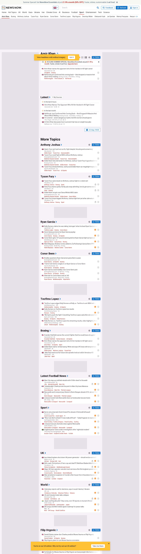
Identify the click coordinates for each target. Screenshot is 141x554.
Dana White (72, 196)
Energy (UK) (53, 461)
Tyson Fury (34, 16)
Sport (81, 12)
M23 (45, 510)
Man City (61, 384)
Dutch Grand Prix (49, 416)
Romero (46, 313)
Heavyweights (65, 153)
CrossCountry (48, 473)
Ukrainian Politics (63, 493)
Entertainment (91, 12)
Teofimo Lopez (65, 16)
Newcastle (57, 396)
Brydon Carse (48, 433)
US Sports (47, 72)
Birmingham (57, 473)
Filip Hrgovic (76, 16)
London (54, 478)
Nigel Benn (66, 279)
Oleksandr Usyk (100, 16)
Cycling (76, 421)
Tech (100, 12)
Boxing (13, 16)
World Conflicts (60, 510)
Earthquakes (60, 504)
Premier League (66, 390)
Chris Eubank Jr (59, 78)
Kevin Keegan (48, 396)
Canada (46, 499)
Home (4, 12)
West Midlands (67, 473)
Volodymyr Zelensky (50, 493)
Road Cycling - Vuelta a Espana (53, 421)
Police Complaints (49, 467)
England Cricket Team (60, 433)
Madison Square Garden (51, 158)
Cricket (71, 433)
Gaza (30, 12)
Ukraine (37, 12)
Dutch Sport (59, 416)
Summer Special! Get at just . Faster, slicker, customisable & (69, 2)
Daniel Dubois (48, 538)
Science (106, 12)
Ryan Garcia (44, 16)
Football (74, 12)
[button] (57, 97)
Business (66, 12)
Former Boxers (60, 339)
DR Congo (51, 510)
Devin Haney (48, 236)
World (24, 12)
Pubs (45, 190)
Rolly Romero (61, 319)
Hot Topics (12, 12)
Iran (43, 12)
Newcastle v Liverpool (51, 401)
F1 (65, 416)
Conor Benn (54, 16)
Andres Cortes (59, 247)
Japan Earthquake (49, 504)
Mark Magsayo (48, 247)
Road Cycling (69, 421)
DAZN (46, 324)
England (60, 478)
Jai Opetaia (111, 16)
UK (19, 12)
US (59, 499)
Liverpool (69, 401)
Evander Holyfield (49, 339)
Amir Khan (5, 16)
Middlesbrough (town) (63, 467)
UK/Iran (46, 461)
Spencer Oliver (48, 241)
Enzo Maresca (48, 390)
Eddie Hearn (48, 153)
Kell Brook (68, 78)
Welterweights (48, 78)
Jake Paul (47, 356)
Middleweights (57, 279)
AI (59, 12)
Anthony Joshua (23, 16)
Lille (45, 384)
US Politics (53, 499)
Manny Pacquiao (122, 16)
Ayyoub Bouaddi (53, 384)
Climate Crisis (51, 12)
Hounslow (47, 478)
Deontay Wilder (87, 16)
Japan (67, 504)
